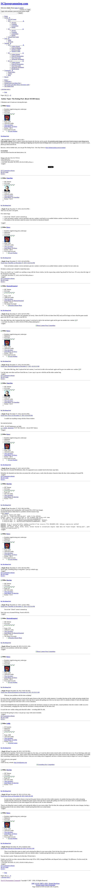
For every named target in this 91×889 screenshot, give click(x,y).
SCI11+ (3, 174)
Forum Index (11, 72)
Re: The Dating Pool (6, 205)
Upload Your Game (13, 37)
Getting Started (15, 46)
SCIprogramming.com (14, 3)
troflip (8, 723)
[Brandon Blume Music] (15, 305)
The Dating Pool (5, 136)
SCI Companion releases (8, 170)
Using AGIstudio (16, 48)
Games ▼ (7, 18)
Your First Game (16, 57)
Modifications (15, 69)
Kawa (8, 105)
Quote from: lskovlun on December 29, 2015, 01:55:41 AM (17, 848)
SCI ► (16, 29)
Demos (13, 27)
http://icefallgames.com (20, 762)
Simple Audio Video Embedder (45, 885)
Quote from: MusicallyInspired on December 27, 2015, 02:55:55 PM (20, 366)
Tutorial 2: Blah (15, 49)
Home (6, 16)
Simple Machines (54, 883)
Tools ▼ (7, 38)
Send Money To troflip (10, 740)
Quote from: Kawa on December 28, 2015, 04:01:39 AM (17, 796)
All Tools (10, 42)
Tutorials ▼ (7, 43)
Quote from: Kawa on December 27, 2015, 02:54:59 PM (17, 415)
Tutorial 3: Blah (15, 51)
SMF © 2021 (44, 883)
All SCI (13, 30)
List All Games (12, 19)
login (16, 8)
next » (8, 89)
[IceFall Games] (12, 743)
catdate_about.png (8, 428)
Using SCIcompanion (17, 56)
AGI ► (16, 21)
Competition (14, 26)
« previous (4, 89)
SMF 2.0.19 (35, 883)
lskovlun (9, 484)
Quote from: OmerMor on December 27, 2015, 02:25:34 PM (18, 263)
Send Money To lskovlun (11, 497)
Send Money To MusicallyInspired (14, 300)
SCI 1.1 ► (16, 61)
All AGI (13, 22)
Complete (14, 24)
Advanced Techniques (17, 59)
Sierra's (6, 77)
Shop (9, 75)
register (21, 8)
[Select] (6, 513)
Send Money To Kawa (10, 126)
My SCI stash (4, 172)
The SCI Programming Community (11, 880)
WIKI (9, 40)
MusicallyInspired (12, 286)
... (9, 95)
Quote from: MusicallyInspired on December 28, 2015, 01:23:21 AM (20, 692)
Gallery (10, 73)
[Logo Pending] (12, 131)
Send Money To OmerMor (11, 197)
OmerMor (10, 178)
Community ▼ (8, 70)
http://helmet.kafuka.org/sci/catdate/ (56, 147)
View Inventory (8, 125)
